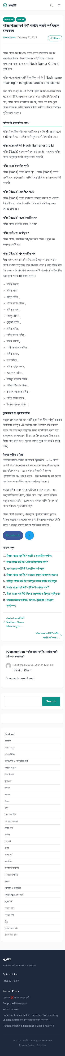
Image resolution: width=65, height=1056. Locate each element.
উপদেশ (7, 794)
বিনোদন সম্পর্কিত (11, 874)
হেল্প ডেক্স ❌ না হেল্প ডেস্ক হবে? (16, 997)
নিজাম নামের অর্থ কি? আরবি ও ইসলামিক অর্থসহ (29, 556)
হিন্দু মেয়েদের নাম (11, 928)
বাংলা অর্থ (8, 854)
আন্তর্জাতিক (10, 754)
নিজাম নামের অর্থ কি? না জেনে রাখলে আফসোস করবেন (32, 575)
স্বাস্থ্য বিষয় (9, 914)
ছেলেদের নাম (9, 19)
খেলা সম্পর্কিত (10, 814)
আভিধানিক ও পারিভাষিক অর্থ (16, 760)
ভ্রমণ (7, 881)
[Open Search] (51, 5)
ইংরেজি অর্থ (9, 774)
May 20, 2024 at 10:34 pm (39, 665)
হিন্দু (6, 921)
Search (51, 701)
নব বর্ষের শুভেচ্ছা (11, 821)
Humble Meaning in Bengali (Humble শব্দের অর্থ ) (28, 1025)
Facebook (13, 535)
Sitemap (41, 1045)
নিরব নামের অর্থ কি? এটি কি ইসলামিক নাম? (27, 562)
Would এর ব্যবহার (11, 1009)
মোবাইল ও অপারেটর (13, 887)
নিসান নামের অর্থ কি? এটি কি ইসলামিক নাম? (28, 587)
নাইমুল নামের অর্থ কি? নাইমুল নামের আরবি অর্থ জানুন (32, 581)
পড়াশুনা (8, 841)
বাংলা (7, 847)
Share (56, 38)
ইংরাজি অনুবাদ (10, 767)
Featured (10, 734)
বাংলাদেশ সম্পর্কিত (12, 867)
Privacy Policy (11, 980)
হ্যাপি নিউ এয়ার (11, 934)
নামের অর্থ (21, 19)
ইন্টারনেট (8, 781)
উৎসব (7, 801)
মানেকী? (26, 1040)
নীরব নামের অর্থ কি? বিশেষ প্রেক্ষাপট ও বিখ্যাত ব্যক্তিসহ (33, 593)
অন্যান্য (8, 740)
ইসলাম (7, 787)
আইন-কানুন (9, 747)
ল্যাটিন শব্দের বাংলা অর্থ (14, 894)
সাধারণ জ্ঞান (9, 907)
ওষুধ (6, 807)
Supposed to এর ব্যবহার (15, 1003)
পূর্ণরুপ (7, 834)
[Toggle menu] (59, 5)
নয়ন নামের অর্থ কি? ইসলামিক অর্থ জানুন (26, 568)
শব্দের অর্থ (8, 901)
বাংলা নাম (8, 861)
